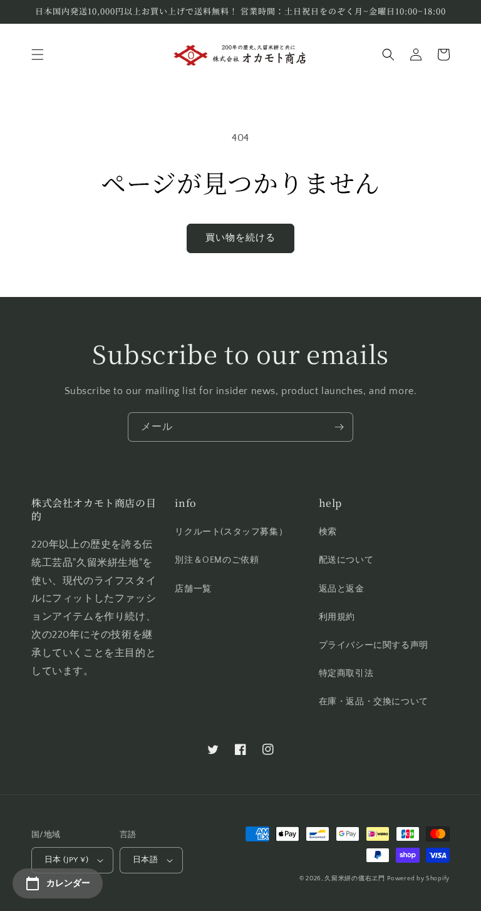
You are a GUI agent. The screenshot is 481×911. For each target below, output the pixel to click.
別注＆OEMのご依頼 (217, 560)
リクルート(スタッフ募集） (231, 532)
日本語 (145, 859)
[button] (37, 54)
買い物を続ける (240, 237)
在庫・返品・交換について (373, 702)
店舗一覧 (193, 589)
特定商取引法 (346, 674)
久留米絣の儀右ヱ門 (354, 878)
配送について (346, 560)
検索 (328, 532)
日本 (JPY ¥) (66, 859)
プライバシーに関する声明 (373, 645)
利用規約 (337, 617)
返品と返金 (342, 589)
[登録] (339, 427)
